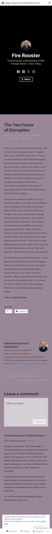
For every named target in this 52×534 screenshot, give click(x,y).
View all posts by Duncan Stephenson (31, 363)
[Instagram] (33, 71)
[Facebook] (18, 71)
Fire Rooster (26, 55)
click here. (31, 440)
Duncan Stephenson (15, 135)
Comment (39, 422)
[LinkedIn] (23, 71)
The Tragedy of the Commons (33, 381)
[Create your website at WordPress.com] (26, 3)
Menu (27, 79)
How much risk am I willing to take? (21, 376)
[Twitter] (28, 71)
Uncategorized (35, 135)
